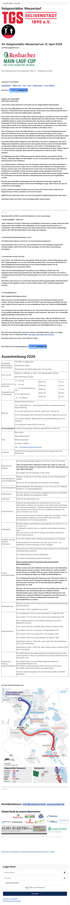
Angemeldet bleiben (12, 883)
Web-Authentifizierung (37, 887)
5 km (24, 86)
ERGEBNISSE (6, 86)
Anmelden (35, 894)
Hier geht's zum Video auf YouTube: (41, 334)
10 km (29, 86)
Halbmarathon (38, 86)
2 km (19, 86)
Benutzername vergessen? (12, 901)
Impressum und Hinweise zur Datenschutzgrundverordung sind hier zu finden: (28, 852)
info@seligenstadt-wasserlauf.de (30, 447)
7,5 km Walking (49, 86)
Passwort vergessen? (10, 899)
